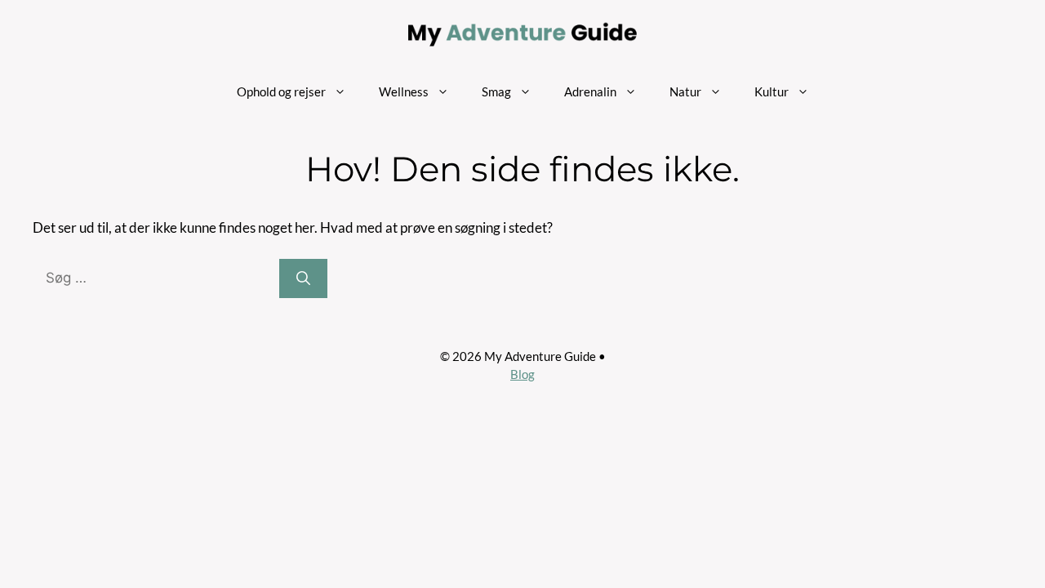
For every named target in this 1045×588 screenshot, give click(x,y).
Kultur (771, 91)
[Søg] (303, 278)
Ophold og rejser (281, 91)
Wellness (404, 91)
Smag (496, 91)
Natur (685, 91)
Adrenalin (590, 91)
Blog (522, 374)
